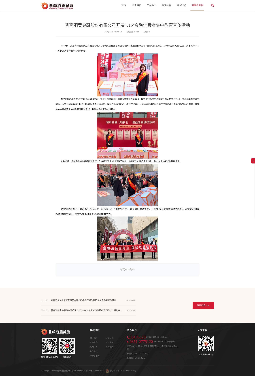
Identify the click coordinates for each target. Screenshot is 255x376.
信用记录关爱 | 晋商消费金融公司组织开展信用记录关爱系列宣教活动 (83, 300)
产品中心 (151, 5)
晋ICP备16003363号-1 (95, 370)
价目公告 (109, 338)
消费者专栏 (197, 5)
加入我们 (181, 5)
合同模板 (109, 342)
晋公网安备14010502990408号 (123, 370)
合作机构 (109, 347)
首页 (123, 5)
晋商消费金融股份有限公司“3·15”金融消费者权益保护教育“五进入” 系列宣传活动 (87, 310)
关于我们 (136, 5)
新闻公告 (166, 5)
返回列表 (201, 305)
